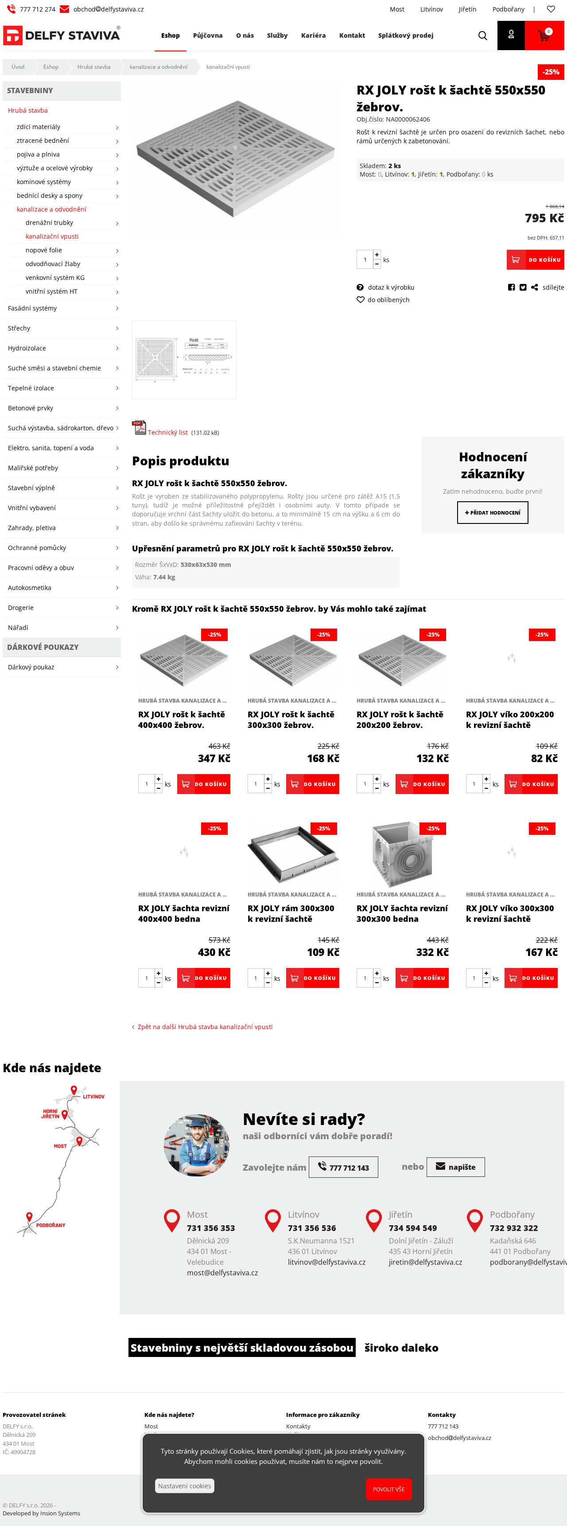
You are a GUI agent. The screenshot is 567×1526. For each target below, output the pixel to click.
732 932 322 (514, 1228)
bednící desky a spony (49, 195)
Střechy (19, 328)
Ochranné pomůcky (37, 547)
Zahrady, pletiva (32, 527)
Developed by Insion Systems (41, 1513)
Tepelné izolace (31, 388)
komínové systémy (44, 181)
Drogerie (21, 607)
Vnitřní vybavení (32, 507)
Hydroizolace (27, 348)
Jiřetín (468, 9)
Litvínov (431, 9)
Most (397, 9)
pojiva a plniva (38, 154)
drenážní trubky (49, 222)
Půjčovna (208, 35)
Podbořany (508, 9)
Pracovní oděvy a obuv (41, 567)
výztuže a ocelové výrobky (55, 168)
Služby (277, 35)
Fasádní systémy (32, 308)
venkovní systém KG (55, 277)
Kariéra (313, 35)
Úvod (18, 67)
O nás (245, 35)
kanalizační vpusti (228, 67)
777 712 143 (443, 1426)
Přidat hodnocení (494, 512)
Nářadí (18, 627)
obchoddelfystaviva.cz (109, 9)
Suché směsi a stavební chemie (54, 368)
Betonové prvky (30, 408)
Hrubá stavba (94, 67)
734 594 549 (413, 1228)
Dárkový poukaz (31, 667)
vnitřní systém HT (52, 291)
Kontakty (298, 1426)
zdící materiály (38, 126)
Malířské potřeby (33, 468)
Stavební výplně (31, 488)
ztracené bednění (43, 140)
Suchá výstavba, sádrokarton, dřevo (60, 428)
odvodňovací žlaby (53, 264)
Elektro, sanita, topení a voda (51, 448)
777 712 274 (37, 9)
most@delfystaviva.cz (222, 1273)
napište (461, 1167)
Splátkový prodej (406, 35)
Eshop (50, 67)
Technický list (167, 432)
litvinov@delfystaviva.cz (327, 1262)
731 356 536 (312, 1228)
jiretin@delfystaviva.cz (425, 1262)
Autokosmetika (29, 587)
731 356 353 (211, 1228)
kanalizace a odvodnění (158, 67)
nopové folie (44, 250)
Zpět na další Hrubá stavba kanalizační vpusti (203, 1027)
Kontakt (352, 35)
